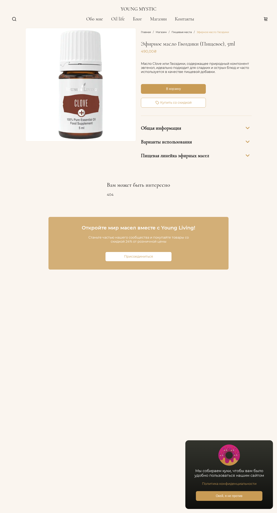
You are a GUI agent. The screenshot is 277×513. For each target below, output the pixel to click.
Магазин (158, 19)
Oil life (118, 19)
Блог (137, 19)
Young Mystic (138, 9)
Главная (146, 32)
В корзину (173, 89)
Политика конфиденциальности (229, 484)
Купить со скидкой (176, 103)
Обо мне (94, 19)
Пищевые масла (182, 32)
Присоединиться (138, 256)
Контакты (184, 19)
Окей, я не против (229, 496)
